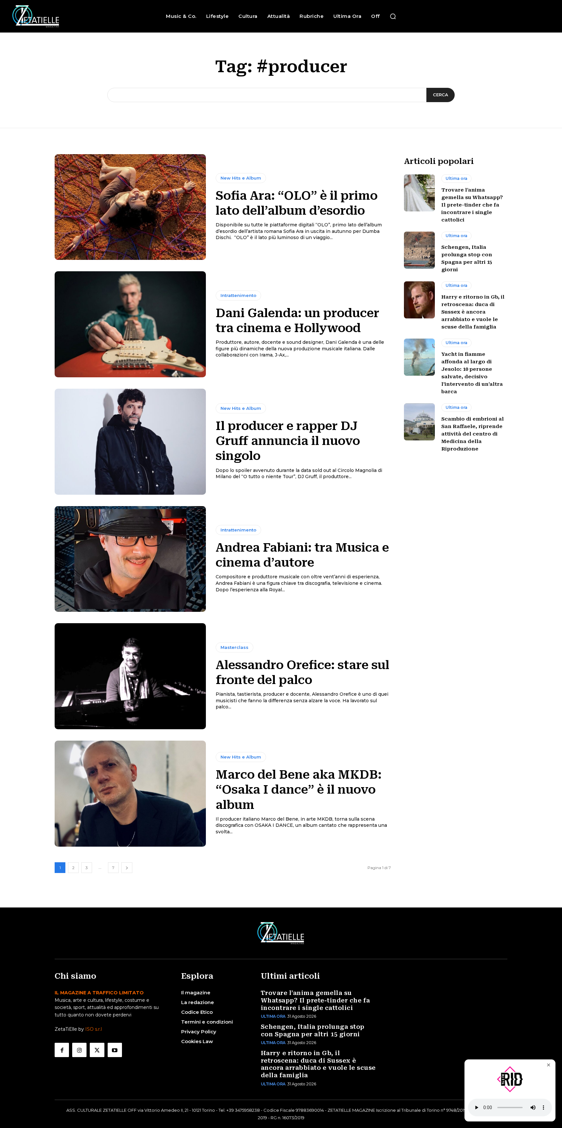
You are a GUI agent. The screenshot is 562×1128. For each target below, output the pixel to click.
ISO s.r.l (93, 1029)
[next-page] (126, 867)
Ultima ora (456, 178)
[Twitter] (97, 1050)
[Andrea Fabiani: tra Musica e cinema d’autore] (130, 559)
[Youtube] (115, 1050)
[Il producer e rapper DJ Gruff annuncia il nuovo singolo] (130, 442)
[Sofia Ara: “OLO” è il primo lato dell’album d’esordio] (130, 207)
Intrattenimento (238, 295)
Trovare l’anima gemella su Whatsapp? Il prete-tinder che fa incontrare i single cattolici (472, 205)
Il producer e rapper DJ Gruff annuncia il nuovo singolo (288, 441)
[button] (392, 16)
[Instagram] (79, 1050)
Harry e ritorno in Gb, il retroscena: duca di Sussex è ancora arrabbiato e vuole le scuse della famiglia (472, 312)
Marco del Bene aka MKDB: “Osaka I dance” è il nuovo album (298, 790)
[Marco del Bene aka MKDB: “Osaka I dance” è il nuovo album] (130, 794)
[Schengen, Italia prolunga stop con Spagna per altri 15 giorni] (419, 250)
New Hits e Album (241, 178)
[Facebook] (62, 1050)
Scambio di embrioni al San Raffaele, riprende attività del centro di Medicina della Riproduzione (472, 434)
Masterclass (234, 647)
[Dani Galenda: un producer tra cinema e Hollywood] (130, 324)
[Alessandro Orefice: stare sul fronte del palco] (130, 676)
